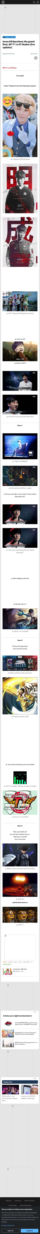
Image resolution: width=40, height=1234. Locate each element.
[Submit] (20, 58)
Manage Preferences (8, 1225)
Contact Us (18, 1201)
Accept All (29, 1231)
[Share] (12, 58)
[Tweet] (4, 58)
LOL (32, 962)
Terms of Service (29, 1201)
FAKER (15, 962)
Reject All (10, 1231)
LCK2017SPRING (26, 962)
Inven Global (11, 2)
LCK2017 (20, 962)
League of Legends (7, 964)
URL (36, 58)
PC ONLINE (10, 962)
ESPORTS (5, 962)
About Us (9, 1201)
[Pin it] (28, 58)
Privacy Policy (13, 1205)
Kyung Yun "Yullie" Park (20, 969)
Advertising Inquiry (25, 1205)
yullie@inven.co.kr (19, 971)
